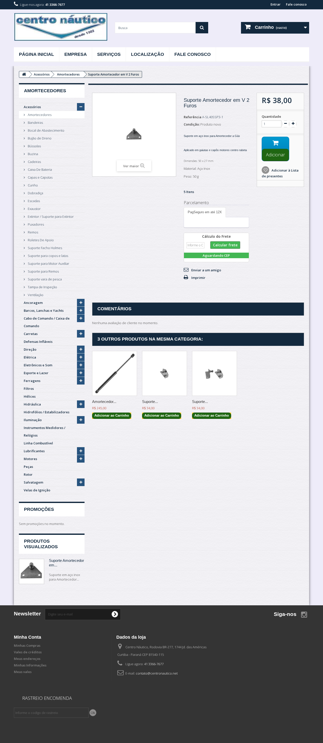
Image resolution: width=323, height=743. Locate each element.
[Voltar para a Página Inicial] (24, 74)
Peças (28, 466)
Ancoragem (33, 302)
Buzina (32, 154)
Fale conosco (296, 4)
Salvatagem (33, 482)
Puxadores (35, 224)
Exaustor (34, 208)
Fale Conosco (192, 54)
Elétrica (30, 357)
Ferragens (32, 380)
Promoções (39, 509)
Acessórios (32, 107)
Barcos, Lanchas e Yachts (44, 310)
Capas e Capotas (39, 177)
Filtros (29, 388)
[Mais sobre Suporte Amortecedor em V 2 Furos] (31, 571)
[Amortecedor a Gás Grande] (114, 373)
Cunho (32, 185)
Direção (30, 349)
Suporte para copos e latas (47, 255)
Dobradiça (35, 193)
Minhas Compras (27, 645)
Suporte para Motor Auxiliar (48, 263)
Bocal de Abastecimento (45, 130)
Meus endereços (27, 658)
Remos (32, 232)
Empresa (75, 54)
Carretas (31, 333)
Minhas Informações (30, 665)
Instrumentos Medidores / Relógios (44, 431)
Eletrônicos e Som (38, 365)
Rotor (28, 474)
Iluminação (33, 420)
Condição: (192, 124)
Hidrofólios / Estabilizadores (46, 412)
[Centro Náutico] (60, 27)
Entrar (276, 4)
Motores (30, 459)
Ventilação (35, 295)
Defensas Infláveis (38, 341)
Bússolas (34, 146)
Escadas (33, 201)
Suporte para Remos (43, 271)
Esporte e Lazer (36, 373)
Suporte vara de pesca (44, 279)
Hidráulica (32, 404)
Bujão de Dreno (39, 138)
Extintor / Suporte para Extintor (50, 216)
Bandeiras (35, 122)
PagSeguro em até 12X (205, 212)
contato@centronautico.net (157, 673)
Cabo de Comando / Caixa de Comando (47, 322)
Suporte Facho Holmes (44, 248)
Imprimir (198, 277)
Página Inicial (36, 54)
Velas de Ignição (37, 490)
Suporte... (150, 401)
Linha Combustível (38, 443)
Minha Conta (27, 637)
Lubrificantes (34, 451)
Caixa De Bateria (39, 169)
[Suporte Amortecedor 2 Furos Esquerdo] (164, 373)
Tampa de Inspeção (42, 287)
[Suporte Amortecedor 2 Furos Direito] (214, 373)
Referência (192, 117)
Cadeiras (34, 161)
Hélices (30, 396)
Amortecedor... (104, 401)
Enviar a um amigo (206, 270)
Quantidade (271, 116)
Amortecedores (39, 114)
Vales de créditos (28, 652)
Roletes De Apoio (40, 240)
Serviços (109, 54)
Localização (147, 54)
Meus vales (23, 671)
